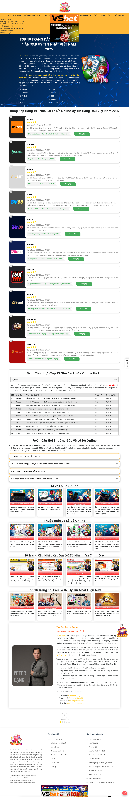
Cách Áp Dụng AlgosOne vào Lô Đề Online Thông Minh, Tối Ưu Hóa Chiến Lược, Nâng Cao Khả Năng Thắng (79, 510)
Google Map (55, 763)
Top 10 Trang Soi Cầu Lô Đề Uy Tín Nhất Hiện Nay (64, 590)
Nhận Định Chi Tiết (6, 26)
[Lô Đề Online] (64, 6)
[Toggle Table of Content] (114, 379)
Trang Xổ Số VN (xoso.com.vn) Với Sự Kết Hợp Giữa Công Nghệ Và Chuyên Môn (107, 579)
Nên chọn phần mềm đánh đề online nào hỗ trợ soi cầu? (35, 479)
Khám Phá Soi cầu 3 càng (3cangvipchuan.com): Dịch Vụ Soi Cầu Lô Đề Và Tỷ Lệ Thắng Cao (50, 613)
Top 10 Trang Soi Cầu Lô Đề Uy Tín (12, 24)
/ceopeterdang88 (76, 698)
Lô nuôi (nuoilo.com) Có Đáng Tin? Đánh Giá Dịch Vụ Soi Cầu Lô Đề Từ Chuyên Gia (22, 613)
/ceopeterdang (74, 695)
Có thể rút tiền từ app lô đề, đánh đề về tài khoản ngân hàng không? (40, 464)
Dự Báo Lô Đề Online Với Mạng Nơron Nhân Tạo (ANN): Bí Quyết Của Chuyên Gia (79, 544)
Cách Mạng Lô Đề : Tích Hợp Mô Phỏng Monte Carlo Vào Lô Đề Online (22, 544)
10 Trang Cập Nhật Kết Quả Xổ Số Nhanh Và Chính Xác (64, 555)
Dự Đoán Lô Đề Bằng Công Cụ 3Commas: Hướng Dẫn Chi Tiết (50, 508)
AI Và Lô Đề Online (64, 486)
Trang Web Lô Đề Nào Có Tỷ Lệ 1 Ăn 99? (28, 471)
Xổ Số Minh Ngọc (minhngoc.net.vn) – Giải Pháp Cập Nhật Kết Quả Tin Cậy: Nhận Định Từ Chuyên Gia (79, 580)
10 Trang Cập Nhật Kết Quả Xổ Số (12, 22)
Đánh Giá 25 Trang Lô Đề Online (11, 28)
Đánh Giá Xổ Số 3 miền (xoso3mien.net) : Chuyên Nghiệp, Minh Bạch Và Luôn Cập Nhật (22, 579)
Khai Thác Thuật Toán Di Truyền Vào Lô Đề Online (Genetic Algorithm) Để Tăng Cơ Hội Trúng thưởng (50, 545)
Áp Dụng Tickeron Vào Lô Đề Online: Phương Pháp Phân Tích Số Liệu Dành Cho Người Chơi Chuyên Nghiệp (107, 510)
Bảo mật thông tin (56, 747)
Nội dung (16, 379)
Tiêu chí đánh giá (56, 739)
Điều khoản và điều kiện (59, 743)
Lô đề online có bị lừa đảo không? (25, 456)
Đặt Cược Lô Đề (14, 15)
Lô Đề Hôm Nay (5, 19)
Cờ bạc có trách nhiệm (58, 751)
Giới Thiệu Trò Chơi (32, 15)
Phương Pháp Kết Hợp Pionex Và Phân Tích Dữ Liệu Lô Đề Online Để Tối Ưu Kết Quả (22, 509)
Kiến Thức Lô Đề (50, 15)
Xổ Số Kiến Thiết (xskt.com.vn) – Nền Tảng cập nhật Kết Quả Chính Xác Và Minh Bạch (50, 579)
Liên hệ (53, 759)
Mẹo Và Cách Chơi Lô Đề (87, 15)
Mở (125, 793)
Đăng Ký (82, 134)
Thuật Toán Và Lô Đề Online (112, 15)
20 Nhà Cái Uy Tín (6, 33)
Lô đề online (24, 56)
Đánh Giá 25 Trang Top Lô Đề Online (101, 782)
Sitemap (53, 767)
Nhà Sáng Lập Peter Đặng (59, 755)
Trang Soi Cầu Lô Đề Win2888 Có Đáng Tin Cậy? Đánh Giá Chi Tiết (79, 612)
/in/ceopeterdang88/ (75, 703)
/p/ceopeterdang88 (77, 700)
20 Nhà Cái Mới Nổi (7, 31)
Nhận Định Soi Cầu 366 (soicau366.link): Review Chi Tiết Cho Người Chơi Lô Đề (107, 613)
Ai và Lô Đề (93, 747)
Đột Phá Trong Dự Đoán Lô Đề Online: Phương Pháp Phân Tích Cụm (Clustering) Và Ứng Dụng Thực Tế (107, 545)
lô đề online (61, 655)
